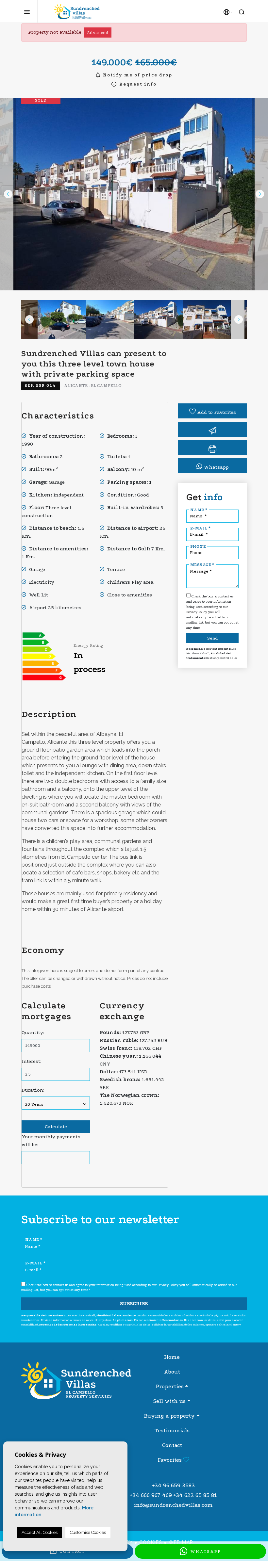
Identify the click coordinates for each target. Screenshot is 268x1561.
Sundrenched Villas (77, 11)
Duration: (33, 1090)
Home (172, 1357)
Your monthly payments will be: (51, 1140)
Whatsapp (215, 467)
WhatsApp (204, 1551)
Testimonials (172, 1430)
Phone (198, 546)
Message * (202, 564)
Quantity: (33, 1032)
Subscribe (134, 1304)
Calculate (56, 1127)
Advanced (98, 32)
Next (260, 194)
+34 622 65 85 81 (195, 1495)
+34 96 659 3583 (173, 1485)
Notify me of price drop (136, 75)
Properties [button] (170, 1386)
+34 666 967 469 (151, 1495)
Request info (137, 84)
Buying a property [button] (169, 1416)
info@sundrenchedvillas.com (173, 1505)
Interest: (32, 1061)
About (172, 1372)
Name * (199, 510)
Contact (172, 1445)
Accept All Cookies (40, 1532)
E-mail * (200, 528)
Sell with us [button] (169, 1401)
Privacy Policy (197, 612)
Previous (8, 194)
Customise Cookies (88, 1532)
